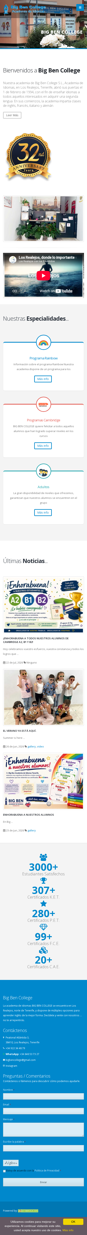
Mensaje (9, 1119)
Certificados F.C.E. (43, 944)
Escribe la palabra (14, 1141)
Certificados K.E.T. (44, 897)
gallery (32, 746)
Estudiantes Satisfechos (43, 874)
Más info (43, 379)
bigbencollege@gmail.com (21, 1059)
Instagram (11, 1065)
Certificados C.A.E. (43, 967)
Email (7, 1104)
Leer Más (12, 115)
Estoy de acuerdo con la (33, 1170)
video (40, 746)
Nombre (9, 1089)
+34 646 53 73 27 (29, 1054)
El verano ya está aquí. (19, 731)
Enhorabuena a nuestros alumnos (28, 814)
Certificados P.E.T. (44, 920)
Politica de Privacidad (47, 1170)
